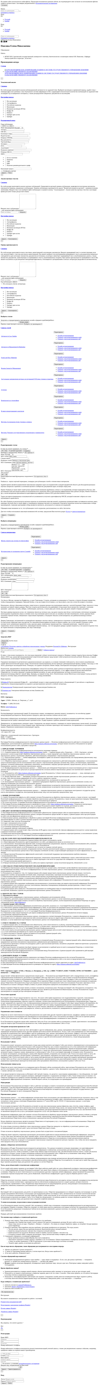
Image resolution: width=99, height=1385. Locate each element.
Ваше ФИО (4, 1337)
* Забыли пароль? (48, 650)
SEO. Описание (6, 471)
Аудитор (4, 390)
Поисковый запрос (7, 169)
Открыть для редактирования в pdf (69, 339)
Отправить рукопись (7, 12)
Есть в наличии (12, 157)
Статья (3, 478)
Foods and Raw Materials (9, 357)
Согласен (4, 5)
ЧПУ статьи (5, 456)
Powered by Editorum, (60, 646)
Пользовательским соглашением (46, 3)
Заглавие (4, 144)
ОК (21, 1367)
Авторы (3, 130)
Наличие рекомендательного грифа (18, 165)
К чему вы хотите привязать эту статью (14, 449)
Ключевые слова (6, 134)
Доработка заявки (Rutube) (9, 1311)
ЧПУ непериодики (7, 575)
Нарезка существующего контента (12, 324)
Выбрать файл (24, 322)
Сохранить (11, 515)
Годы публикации (7, 124)
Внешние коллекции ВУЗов (16, 109)
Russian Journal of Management (11, 368)
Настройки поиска (7, 97)
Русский (7, 19)
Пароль (3, 1381)
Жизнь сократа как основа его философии (15, 541)
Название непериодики (8, 579)
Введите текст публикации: (10, 208)
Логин (3, 1379)
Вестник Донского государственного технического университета (22, 432)
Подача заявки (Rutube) (8, 1308)
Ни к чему (4, 450)
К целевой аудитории (15, 450)
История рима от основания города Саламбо (15, 551)
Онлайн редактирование (66, 335)
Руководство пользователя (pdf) (11, 1302)
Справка (4, 86)
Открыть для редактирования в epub (70, 337)
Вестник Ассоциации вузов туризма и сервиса (16, 422)
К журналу (27, 450)
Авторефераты (12, 103)
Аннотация (5, 148)
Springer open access (13, 114)
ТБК (8, 161)
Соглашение (5, 646)
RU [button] (2, 16)
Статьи (3, 66)
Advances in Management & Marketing (13, 347)
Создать (11, 648)
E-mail (3, 1355)
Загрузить (23, 212)
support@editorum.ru (24, 1285)
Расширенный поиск (8, 120)
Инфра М (10, 111)
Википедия (10, 107)
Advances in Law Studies (9, 336)
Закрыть (4, 173)
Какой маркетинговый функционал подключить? (17, 476)
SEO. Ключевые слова (8, 462)
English (7, 21)
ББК (8, 163)
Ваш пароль (5, 1357)
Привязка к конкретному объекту (12, 452)
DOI (2, 146)
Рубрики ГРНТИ (6, 138)
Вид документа (6, 140)
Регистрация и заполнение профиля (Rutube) (15, 1305)
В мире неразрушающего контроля (12, 411)
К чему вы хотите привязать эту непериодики (16, 567)
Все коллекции (12, 101)
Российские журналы (14, 105)
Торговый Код (5, 142)
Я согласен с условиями (11, 1363)
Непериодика (5, 597)
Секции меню (5, 458)
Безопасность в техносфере (10, 400)
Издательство (5, 136)
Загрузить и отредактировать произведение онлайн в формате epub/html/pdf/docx (27, 320)
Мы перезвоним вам (7, 1292)
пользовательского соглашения (29, 1363)
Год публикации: (6, 282)
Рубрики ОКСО (6, 152)
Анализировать (12, 239)
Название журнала (7, 150)
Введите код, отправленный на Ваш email (14, 1365)
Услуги (68, 511)
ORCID (3, 132)
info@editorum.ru (11, 707)
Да (6, 474)
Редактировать (58, 332)
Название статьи (6, 460)
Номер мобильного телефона (10, 1345)
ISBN (3, 154)
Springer (9, 116)
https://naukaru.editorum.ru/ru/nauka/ (46, 744)
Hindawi (9, 113)
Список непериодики (8, 532)
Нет (3, 474)
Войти (40, 650)
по (8, 126)
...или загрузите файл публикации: (12, 210)
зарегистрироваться (78, 511)
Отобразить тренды (9, 171)
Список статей (6, 328)
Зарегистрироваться (14, 1369)
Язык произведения (7, 128)
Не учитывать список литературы (14, 284)
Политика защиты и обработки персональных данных (27, 646)
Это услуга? (5, 472)
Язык (2, 454)
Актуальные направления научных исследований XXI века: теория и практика (27, 379)
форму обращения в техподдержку (23, 1286)
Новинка (10, 159)
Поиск (3, 9)
